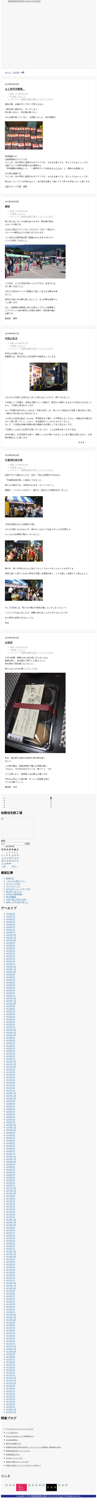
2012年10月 (11, 1351)
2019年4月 (10, 1146)
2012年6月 (10, 1362)
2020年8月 (10, 1104)
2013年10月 (11, 1320)
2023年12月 (11, 998)
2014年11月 (11, 1286)
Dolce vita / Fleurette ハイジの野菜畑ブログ (20, 1436)
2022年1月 (10, 1059)
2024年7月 (10, 980)
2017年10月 (11, 1193)
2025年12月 (11, 935)
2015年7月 (10, 1264)
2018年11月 (11, 1159)
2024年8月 (10, 977)
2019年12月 (11, 1125)
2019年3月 (10, 1148)
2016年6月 (10, 1235)
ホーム (8, 72)
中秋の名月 (11, 338)
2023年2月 (10, 1025)
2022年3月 (10, 1054)
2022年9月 (10, 1038)
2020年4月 (10, 1114)
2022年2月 (10, 1056)
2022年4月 (10, 1051)
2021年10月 (11, 1067)
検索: (3, 841)
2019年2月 (10, 1151)
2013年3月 (10, 1338)
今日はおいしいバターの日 (18, 889)
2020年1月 (10, 1122)
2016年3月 (10, 1243)
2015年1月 (10, 1280)
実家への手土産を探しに (17, 902)
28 (5, 863)
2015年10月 (11, 1257)
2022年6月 (10, 1046)
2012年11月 (11, 1349)
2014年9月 (10, 1291)
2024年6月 (10, 982)
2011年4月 (10, 1399)
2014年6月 (10, 1299)
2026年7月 (10, 916)
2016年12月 (11, 1220)
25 (15, 861)
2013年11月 (11, 1317)
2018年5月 (10, 1175)
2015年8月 (10, 1262)
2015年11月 (11, 1254)
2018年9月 (10, 1164)
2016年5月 (10, 1238)
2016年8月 (10, 1230)
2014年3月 (10, 1307)
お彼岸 (9, 642)
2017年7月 (10, 1201)
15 (7, 858)
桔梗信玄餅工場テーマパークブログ (37, 99)
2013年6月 (10, 1330)
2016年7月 (10, 1233)
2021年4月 (10, 1083)
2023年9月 (10, 1006)
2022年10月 (11, 1035)
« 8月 (3, 866)
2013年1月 (10, 1344)
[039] (35, 280)
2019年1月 (10, 1154)
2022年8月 (10, 1040)
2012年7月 (10, 1359)
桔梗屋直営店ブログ (13, 1454)
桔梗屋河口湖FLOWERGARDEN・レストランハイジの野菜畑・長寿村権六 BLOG (33, 1447)
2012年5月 (10, 1365)
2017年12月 (11, 1188)
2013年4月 (10, 1336)
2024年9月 (10, 974)
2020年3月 (10, 1117)
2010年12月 (11, 1409)
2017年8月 (10, 1199)
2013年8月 (10, 1325)
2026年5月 (10, 922)
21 (5, 861)
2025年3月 (10, 959)
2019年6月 (10, 1141)
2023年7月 (10, 1011)
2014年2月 (10, 1309)
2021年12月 (11, 1061)
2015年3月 (10, 1275)
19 (18, 858)
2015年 (16, 72)
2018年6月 (10, 1172)
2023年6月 (10, 1014)
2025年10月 (11, 940)
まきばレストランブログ (14, 1458)
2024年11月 (11, 969)
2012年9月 (10, 1354)
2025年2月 (10, 961)
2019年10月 (11, 1130)
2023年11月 (11, 1001)
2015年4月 (10, 1272)
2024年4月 (10, 988)
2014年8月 (10, 1293)
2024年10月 (11, 972)
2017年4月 (10, 1209)
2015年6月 (10, 1267)
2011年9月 (10, 1386)
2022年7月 (10, 1043)
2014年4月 (10, 1304)
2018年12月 (11, 1156)
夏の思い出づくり (14, 892)
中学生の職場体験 (14, 894)
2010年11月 (11, 1412)
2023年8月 (10, 1009)
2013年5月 (10, 1333)
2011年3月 (10, 1402)
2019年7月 (10, 1138)
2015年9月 (10, 1259)
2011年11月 (11, 1380)
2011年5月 (10, 1396)
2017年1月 (10, 1217)
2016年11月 (11, 1222)
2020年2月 (10, 1119)
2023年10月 (11, 1003)
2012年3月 (10, 1370)
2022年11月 (11, 1032)
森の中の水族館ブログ (13, 1443)
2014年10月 (11, 1288)
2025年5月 (10, 953)
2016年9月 (10, 1228)
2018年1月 (10, 1185)
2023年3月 (10, 1022)
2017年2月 (10, 1214)
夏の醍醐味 (11, 897)
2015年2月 (10, 1278)
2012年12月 (11, 1346)
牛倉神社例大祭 (14, 460)
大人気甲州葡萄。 (15, 89)
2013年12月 (11, 1315)
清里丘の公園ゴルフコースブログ (17, 1462)
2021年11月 (11, 1064)
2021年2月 (10, 1088)
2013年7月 (10, 1328)
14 (5, 858)
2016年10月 (11, 1225)
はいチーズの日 (13, 884)
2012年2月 (10, 1373)
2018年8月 (10, 1167)
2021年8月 (10, 1072)
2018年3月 (10, 1180)
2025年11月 (11, 938)
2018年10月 (11, 1162)
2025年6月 (10, 951)
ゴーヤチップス (13, 886)
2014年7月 (10, 1296)
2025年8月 (10, 945)
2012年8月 (10, 1357)
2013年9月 (10, 1322)
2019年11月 (11, 1127)
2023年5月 (10, 1017)
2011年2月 (10, 1404)
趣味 (7, 206)
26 (18, 861)
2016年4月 (10, 1241)
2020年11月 (11, 1096)
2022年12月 (11, 1030)
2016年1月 (10, 1249)
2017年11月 (11, 1191)
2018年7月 (10, 1170)
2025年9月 (10, 943)
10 (12, 855)
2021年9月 (10, 1069)
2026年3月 (10, 927)
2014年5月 (10, 1301)
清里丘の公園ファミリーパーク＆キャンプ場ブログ (23, 1465)
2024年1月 (10, 996)
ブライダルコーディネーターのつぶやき (19, 1429)
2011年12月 (11, 1378)
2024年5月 (10, 985)
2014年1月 (10, 1312)
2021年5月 (10, 1080)
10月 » (14, 866)
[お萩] (35, 755)
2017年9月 (10, 1196)
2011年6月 (10, 1394)
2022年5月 (10, 1048)
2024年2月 (10, 993)
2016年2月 (10, 1246)
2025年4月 (10, 956)
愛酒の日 (10, 878)
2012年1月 (10, 1375)
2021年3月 (10, 1085)
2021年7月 (10, 1075)
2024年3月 (10, 990)
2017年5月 (10, 1206)
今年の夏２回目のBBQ (16, 899)
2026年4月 (10, 924)
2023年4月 (10, 1019)
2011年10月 (11, 1383)
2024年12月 (11, 967)
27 (2, 863)
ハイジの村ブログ (12, 1433)
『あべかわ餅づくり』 (16, 881)
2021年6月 (10, 1077)
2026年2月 (10, 930)
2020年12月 (11, 1093)
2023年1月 (10, 1027)
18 (15, 858)
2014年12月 (11, 1283)
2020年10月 (11, 1098)
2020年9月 (10, 1101)
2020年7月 (10, 1106)
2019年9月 (10, 1133)
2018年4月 (10, 1177)
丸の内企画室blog (12, 1440)
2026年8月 (10, 914)
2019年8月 (10, 1135)
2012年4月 (10, 1367)
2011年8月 (10, 1388)
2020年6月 (10, 1109)
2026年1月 (10, 932)
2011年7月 (10, 1391)
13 (2, 858)
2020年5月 (10, 1112)
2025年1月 (10, 964)
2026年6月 (10, 919)
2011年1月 (10, 1407)
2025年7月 (10, 948)
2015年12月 (11, 1251)
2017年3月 (10, 1212)
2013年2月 (10, 1341)
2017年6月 (10, 1204)
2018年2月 (10, 1183)
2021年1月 (10, 1090)
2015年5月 (10, 1270)
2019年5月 (10, 1143)
